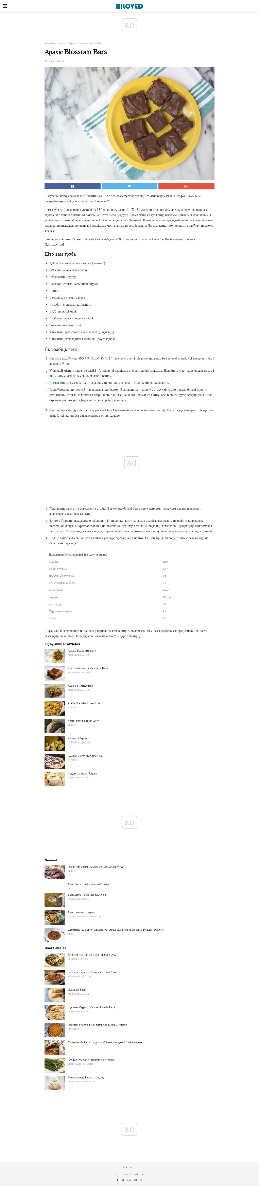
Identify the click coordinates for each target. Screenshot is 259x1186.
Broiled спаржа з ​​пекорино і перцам (91, 1059)
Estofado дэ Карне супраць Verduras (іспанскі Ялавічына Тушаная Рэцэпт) (116, 929)
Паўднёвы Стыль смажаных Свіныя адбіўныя (95, 866)
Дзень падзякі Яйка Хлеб (83, 720)
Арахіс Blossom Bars (82, 650)
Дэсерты (71, 43)
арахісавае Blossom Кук (85, 196)
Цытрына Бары (77, 989)
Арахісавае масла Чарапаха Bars (88, 668)
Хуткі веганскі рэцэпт (81, 912)
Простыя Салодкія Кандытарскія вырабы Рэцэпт (97, 1024)
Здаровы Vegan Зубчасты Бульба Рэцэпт (93, 1007)
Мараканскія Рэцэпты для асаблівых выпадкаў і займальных (105, 1042)
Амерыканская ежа (54, 43)
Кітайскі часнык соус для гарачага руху (92, 954)
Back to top (129, 1167)
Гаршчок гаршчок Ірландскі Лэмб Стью (92, 972)
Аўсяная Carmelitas (80, 685)
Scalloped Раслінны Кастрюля (87, 894)
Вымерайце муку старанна (68, 383)
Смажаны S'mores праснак (85, 755)
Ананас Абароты (78, 738)
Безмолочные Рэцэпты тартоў (86, 1077)
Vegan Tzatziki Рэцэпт (82, 773)
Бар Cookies (96, 43)
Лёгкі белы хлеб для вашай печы (88, 884)
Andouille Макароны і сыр (84, 703)
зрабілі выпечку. (115, 400)
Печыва (82, 43)
